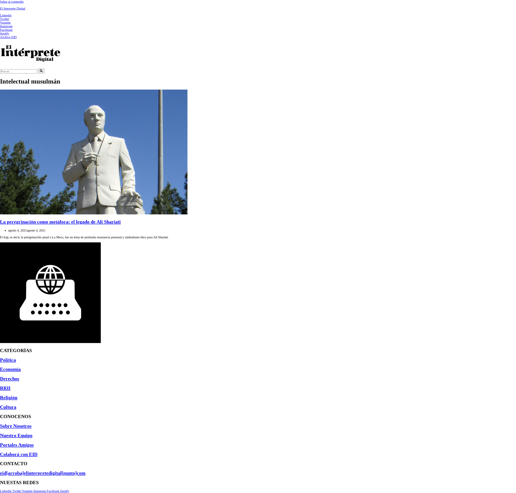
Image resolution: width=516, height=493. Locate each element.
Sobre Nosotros (15, 426)
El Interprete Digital (12, 8)
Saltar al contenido (12, 1)
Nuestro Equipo (16, 435)
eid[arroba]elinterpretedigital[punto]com (42, 473)
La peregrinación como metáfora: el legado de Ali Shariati (60, 221)
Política (8, 360)
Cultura (8, 407)
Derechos (9, 378)
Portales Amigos (17, 445)
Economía (10, 369)
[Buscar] (41, 71)
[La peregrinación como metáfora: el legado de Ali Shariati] (93, 213)
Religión (8, 397)
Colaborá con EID (18, 454)
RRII (5, 388)
